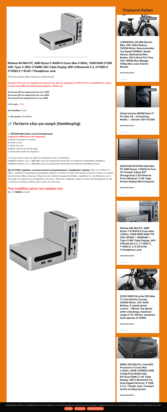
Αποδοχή (68, 409)
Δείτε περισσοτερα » (127, 73)
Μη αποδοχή (80, 409)
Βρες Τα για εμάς (19, 192)
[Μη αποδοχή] (164, 407)
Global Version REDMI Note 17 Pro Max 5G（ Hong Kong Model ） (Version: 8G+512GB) (137, 116)
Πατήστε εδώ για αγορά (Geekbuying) (47, 123)
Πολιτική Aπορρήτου (95, 409)
